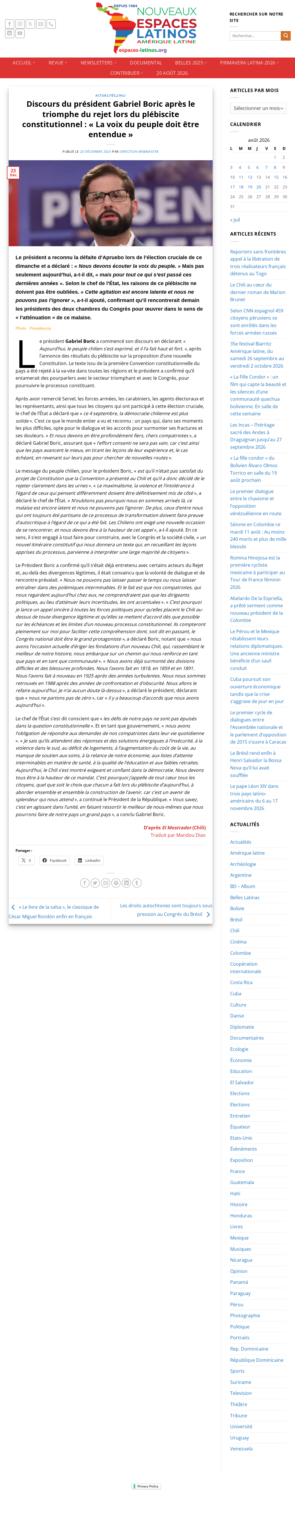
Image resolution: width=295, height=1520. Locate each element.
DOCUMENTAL (146, 63)
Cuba (235, 993)
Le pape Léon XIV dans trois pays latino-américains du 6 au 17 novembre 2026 (254, 797)
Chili (121, 95)
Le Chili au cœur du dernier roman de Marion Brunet (257, 292)
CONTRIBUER (124, 73)
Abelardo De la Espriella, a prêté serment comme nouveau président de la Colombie (256, 609)
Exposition (241, 1160)
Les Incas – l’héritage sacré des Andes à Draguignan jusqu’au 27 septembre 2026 (256, 436)
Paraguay (240, 1293)
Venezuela (241, 1448)
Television (241, 1393)
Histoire (238, 1204)
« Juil (235, 220)
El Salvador (242, 1082)
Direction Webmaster (139, 151)
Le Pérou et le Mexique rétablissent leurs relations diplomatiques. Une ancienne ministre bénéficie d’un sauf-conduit (256, 649)
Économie (241, 1060)
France (237, 1171)
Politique (239, 1327)
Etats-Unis (241, 1138)
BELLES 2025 (189, 63)
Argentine (240, 875)
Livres (236, 1226)
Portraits (239, 1337)
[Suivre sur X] (30, 24)
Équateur (240, 1127)
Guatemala (242, 1182)
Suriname (240, 1382)
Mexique (239, 1238)
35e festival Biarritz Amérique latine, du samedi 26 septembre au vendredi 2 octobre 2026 (257, 355)
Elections (240, 1093)
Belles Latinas (245, 897)
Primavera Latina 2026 (247, 63)
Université (241, 1426)
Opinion (238, 1271)
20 (258, 187)
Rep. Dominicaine (249, 1349)
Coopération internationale (245, 968)
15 (276, 177)
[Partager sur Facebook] (85, 883)
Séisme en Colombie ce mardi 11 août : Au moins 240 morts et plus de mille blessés (258, 535)
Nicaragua (241, 1260)
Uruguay (239, 1438)
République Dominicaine (256, 1360)
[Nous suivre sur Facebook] (9, 24)
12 (250, 177)
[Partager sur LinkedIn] (126, 883)
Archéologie (243, 864)
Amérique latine (247, 853)
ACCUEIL (22, 63)
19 (250, 187)
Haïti (235, 1193)
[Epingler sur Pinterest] (116, 883)
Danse (237, 1016)
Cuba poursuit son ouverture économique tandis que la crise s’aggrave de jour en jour (257, 690)
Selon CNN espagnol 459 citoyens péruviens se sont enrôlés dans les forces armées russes (256, 322)
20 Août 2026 (172, 73)
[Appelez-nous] (51, 24)
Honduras (241, 1215)
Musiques (240, 1249)
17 (232, 187)
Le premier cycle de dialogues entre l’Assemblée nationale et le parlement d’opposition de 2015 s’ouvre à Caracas (258, 727)
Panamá (239, 1282)
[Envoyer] (286, 36)
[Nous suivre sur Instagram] (20, 24)
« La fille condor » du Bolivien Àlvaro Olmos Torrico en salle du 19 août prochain (253, 469)
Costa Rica (241, 982)
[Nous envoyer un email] (41, 24)
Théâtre (238, 1404)
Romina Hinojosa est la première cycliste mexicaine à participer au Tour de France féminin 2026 (257, 572)
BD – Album (242, 886)
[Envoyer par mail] (105, 883)
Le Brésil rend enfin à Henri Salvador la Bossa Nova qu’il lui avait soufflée (255, 764)
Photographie (245, 1315)
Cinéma (238, 942)
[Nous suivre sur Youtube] (20, 33)
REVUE (56, 63)
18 (241, 187)
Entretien (240, 1116)
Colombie (240, 953)
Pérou (236, 1304)
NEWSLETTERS (97, 63)
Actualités (105, 95)
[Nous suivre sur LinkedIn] (9, 33)
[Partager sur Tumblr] (137, 883)
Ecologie (239, 1049)
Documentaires (247, 1038)
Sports (237, 1371)
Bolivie (237, 908)
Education (241, 1071)
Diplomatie (242, 1027)
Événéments (243, 1149)
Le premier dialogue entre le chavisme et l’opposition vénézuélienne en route (255, 502)
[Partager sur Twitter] (95, 883)
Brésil (236, 919)
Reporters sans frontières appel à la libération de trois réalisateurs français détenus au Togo (258, 263)
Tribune (238, 1415)
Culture (238, 1005)
